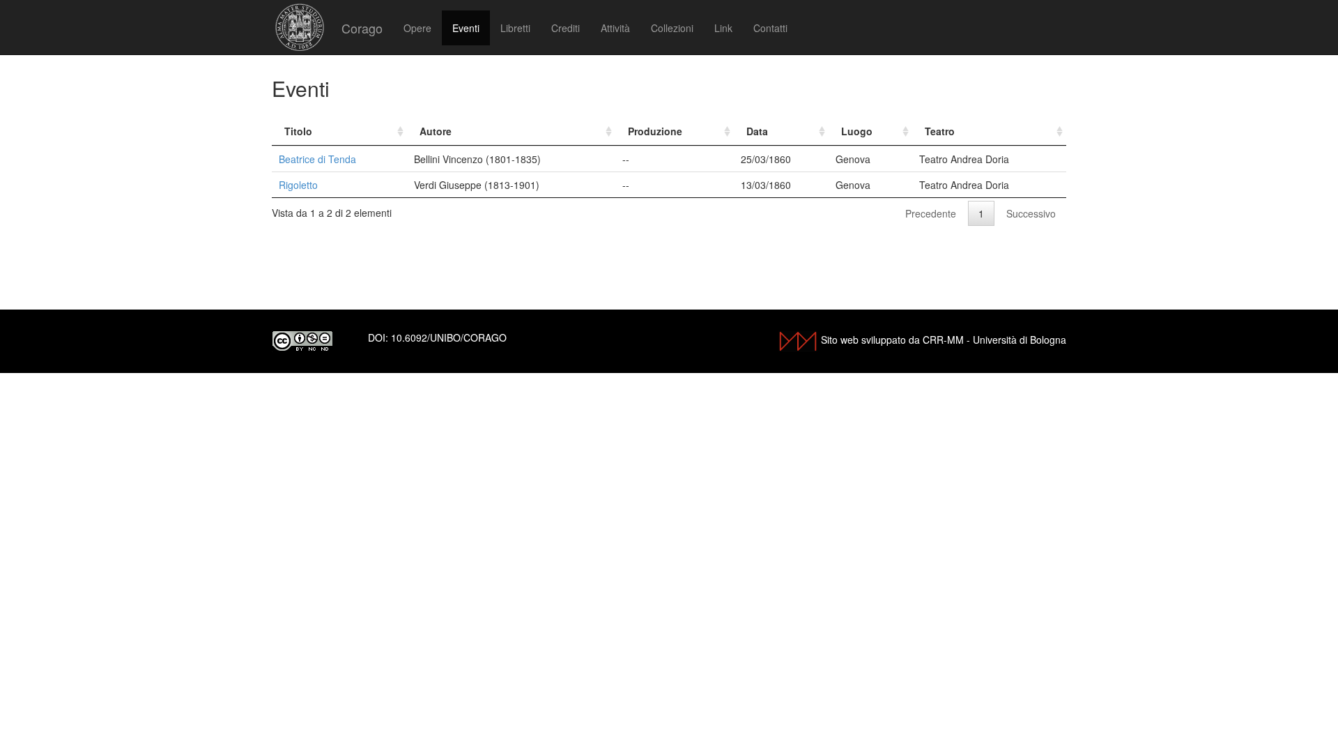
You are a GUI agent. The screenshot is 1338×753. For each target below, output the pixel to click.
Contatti (770, 28)
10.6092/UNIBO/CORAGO (449, 337)
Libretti (515, 28)
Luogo (856, 131)
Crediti (565, 28)
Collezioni (672, 28)
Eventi (465, 28)
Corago (362, 28)
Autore (436, 131)
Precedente (930, 213)
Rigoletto (298, 185)
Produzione (655, 131)
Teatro (940, 131)
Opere (417, 28)
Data (757, 131)
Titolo (298, 131)
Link (723, 28)
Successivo (1031, 213)
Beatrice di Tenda (317, 159)
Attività (615, 28)
